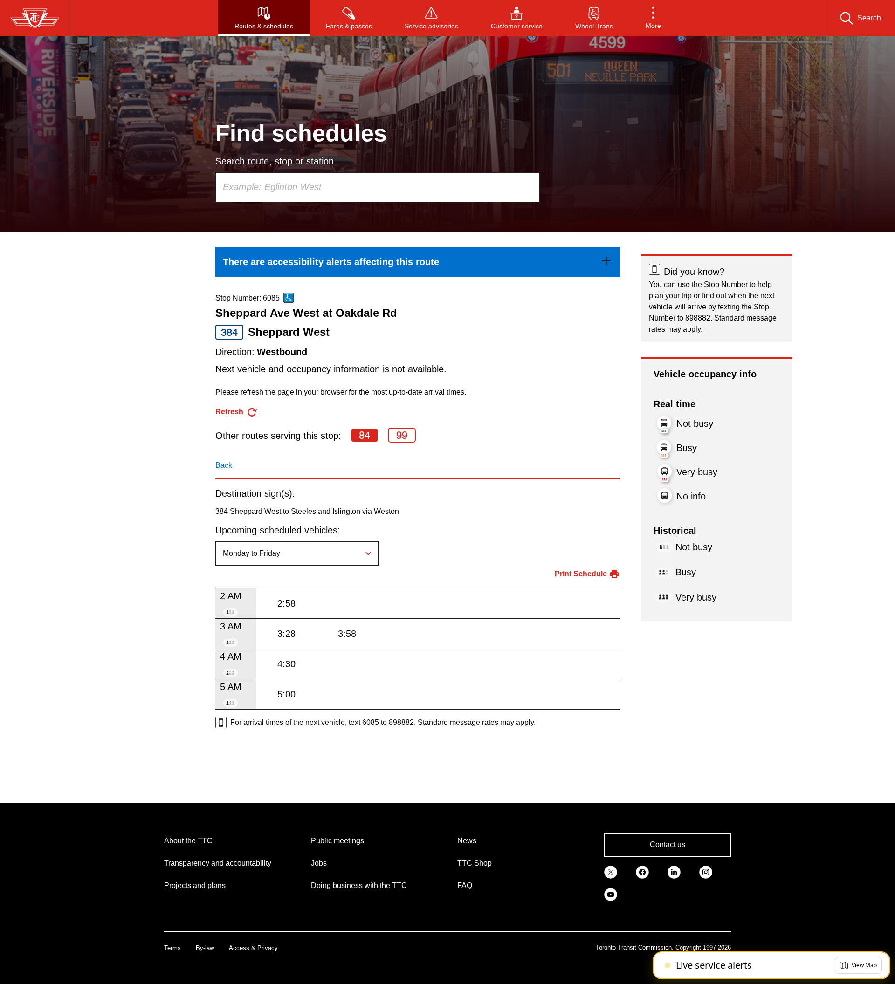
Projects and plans (195, 885)
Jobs (319, 863)
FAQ (464, 885)
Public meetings (337, 841)
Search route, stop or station (274, 161)
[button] (653, 18)
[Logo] (35, 18)
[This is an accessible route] (288, 298)
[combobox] (377, 187)
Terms (172, 947)
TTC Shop (474, 863)
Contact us (667, 844)
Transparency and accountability (217, 863)
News (466, 841)
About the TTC (188, 841)
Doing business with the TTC (359, 885)
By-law (205, 947)
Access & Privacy (253, 947)
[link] (417, 262)
